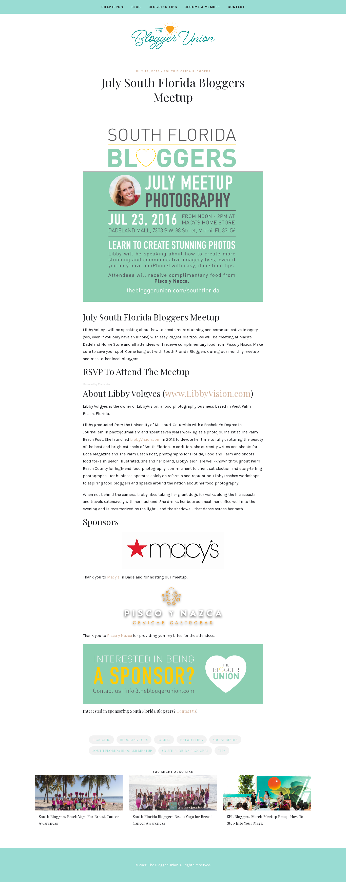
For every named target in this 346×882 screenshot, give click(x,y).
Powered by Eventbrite (96, 384)
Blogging (101, 739)
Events (164, 739)
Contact (236, 7)
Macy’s (113, 577)
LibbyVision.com (218, 393)
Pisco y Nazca (119, 635)
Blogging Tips (163, 7)
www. (175, 393)
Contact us (186, 711)
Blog (136, 7)
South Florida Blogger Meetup (122, 750)
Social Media (225, 739)
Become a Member (202, 7)
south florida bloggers (185, 750)
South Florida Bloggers (187, 71)
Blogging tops (134, 739)
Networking (191, 739)
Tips (222, 750)
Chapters (112, 7)
